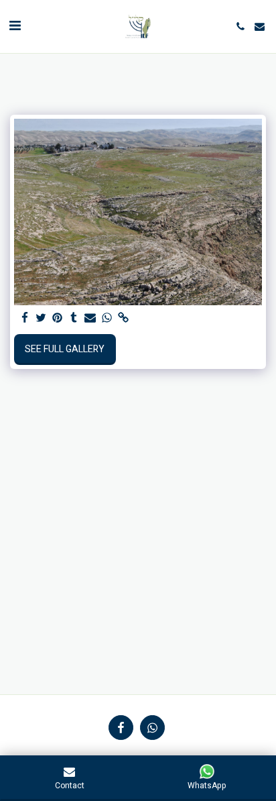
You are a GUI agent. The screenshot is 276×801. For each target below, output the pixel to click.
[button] (14, 25)
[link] (123, 318)
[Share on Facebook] (25, 318)
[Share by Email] (90, 318)
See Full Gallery (65, 349)
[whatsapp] (107, 318)
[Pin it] (58, 318)
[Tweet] (42, 318)
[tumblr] (74, 318)
